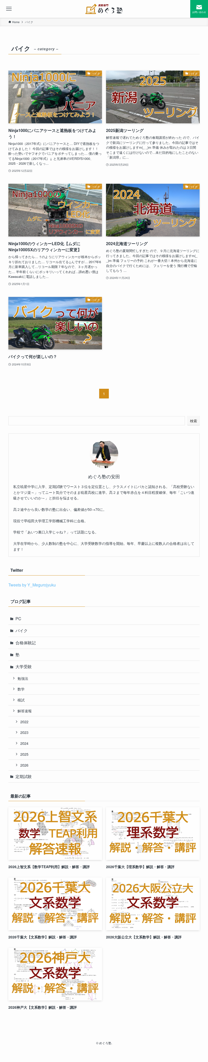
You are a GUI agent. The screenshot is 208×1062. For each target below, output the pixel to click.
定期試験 (23, 776)
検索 (193, 420)
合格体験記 (25, 643)
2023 (24, 732)
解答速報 (25, 710)
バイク (21, 630)
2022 (24, 721)
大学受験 (23, 666)
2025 (24, 754)
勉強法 (23, 678)
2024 (24, 743)
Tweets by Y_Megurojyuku (32, 585)
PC (18, 618)
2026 (24, 765)
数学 (21, 689)
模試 (21, 699)
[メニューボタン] (9, 9)
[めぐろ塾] (104, 9)
